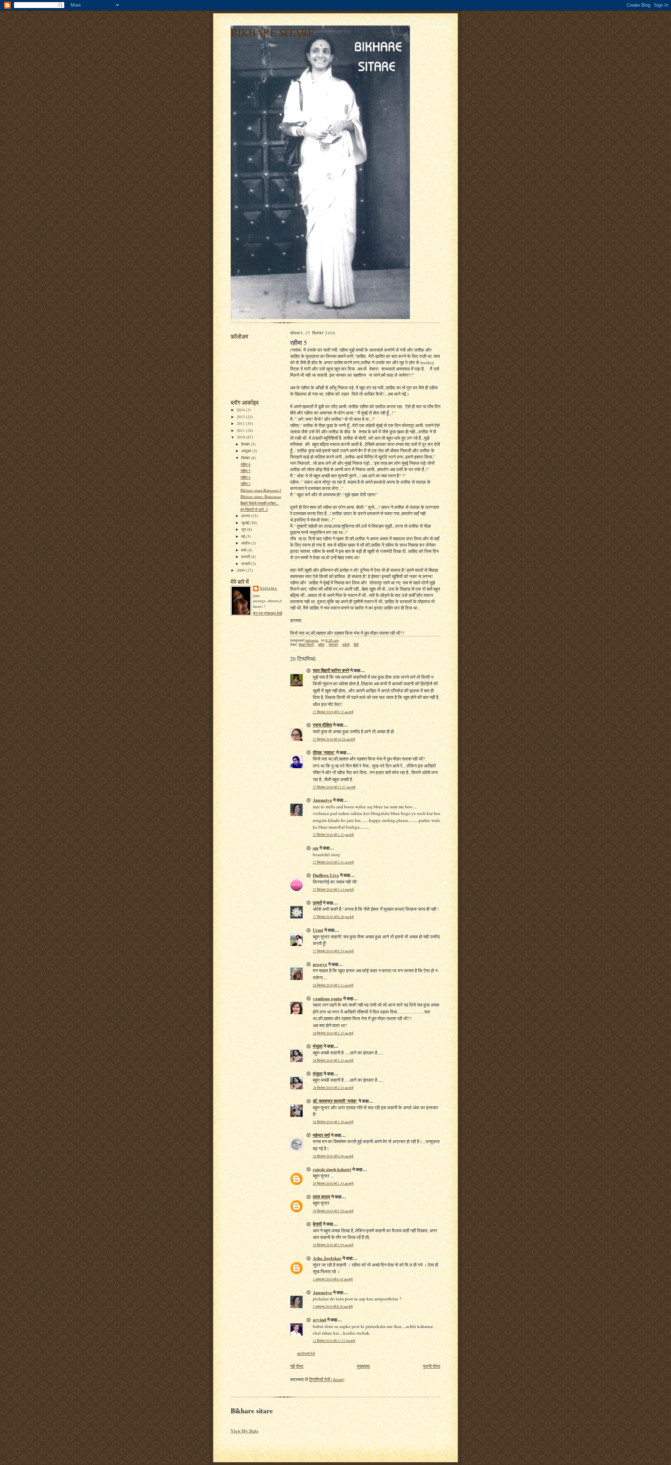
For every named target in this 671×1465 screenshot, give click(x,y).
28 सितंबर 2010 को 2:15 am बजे (333, 1033)
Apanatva (322, 799)
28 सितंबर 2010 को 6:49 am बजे (333, 1156)
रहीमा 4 (245, 477)
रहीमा (321, 645)
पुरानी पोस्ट (431, 1366)
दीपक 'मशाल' (324, 752)
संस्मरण (333, 645)
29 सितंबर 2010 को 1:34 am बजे (333, 1183)
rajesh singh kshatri (332, 1169)
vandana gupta (327, 998)
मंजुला (318, 1045)
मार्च (244, 550)
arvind (319, 1319)
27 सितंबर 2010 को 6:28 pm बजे (333, 917)
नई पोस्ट (296, 1366)
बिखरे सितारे (306, 645)
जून (244, 529)
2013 (241, 416)
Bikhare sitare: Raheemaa (260, 496)
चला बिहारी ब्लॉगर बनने (331, 670)
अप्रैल (246, 543)
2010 (241, 437)
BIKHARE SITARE (272, 32)
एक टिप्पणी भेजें (306, 1353)
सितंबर (246, 457)
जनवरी (246, 563)
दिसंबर (246, 444)
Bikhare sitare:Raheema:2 (260, 490)
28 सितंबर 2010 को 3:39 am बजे (333, 1122)
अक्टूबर (246, 450)
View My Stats (244, 1431)
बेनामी (317, 1223)
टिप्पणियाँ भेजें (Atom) (326, 1379)
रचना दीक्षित (322, 724)
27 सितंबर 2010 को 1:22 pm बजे (333, 834)
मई (243, 536)
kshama (268, 588)
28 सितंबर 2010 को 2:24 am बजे (333, 1087)
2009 (241, 570)
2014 (241, 409)
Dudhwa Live (326, 875)
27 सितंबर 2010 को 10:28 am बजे (334, 739)
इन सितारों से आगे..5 (254, 509)
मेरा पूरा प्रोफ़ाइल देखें (267, 613)
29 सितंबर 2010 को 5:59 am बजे (333, 1245)
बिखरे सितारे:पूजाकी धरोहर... (259, 503)
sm (315, 847)
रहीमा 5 (245, 470)
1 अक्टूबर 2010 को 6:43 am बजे (333, 1279)
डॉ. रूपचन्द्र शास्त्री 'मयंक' (335, 1100)
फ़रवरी (246, 556)
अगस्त (246, 515)
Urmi (318, 929)
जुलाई (245, 522)
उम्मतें (317, 902)
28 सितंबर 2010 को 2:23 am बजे (333, 1060)
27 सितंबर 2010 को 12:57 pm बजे (334, 787)
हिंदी (356, 645)
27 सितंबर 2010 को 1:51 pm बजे (333, 862)
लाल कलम (321, 1196)
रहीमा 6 (245, 464)
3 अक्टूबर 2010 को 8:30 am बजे (333, 1306)
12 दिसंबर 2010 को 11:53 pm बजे (334, 1340)
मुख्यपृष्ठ (363, 1366)
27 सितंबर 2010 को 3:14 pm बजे (333, 889)
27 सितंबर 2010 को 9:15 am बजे (333, 712)
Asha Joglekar (327, 1258)
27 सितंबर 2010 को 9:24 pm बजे (333, 951)
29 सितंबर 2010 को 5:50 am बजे (333, 1211)
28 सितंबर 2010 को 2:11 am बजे (333, 985)
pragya (320, 964)
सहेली (345, 645)
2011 (241, 430)
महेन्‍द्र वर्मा (321, 1135)
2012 (241, 423)
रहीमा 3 (245, 483)
